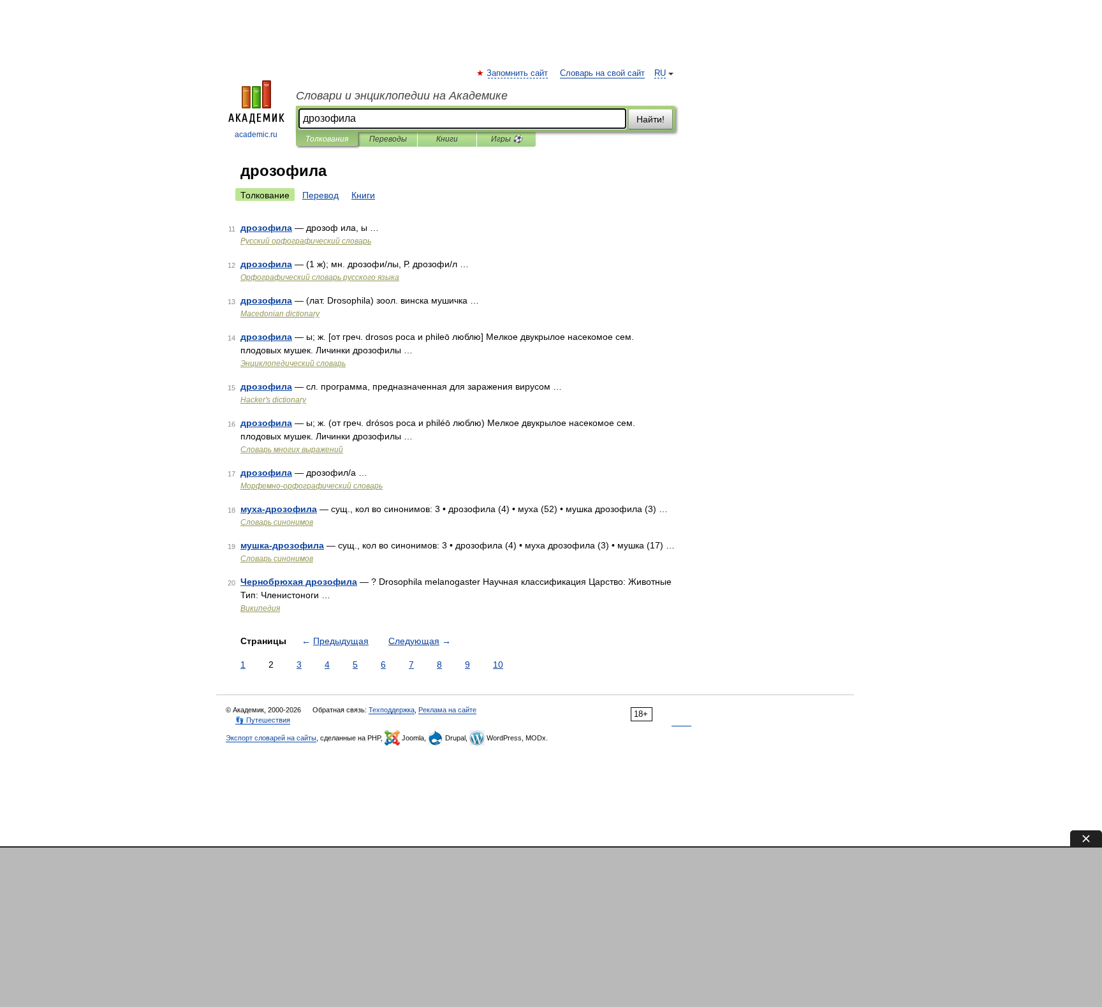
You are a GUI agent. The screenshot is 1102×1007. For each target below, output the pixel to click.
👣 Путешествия (262, 720)
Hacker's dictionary (273, 399)
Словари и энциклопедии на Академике (402, 95)
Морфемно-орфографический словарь (311, 485)
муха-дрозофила (278, 509)
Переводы (388, 139)
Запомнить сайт (518, 73)
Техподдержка (392, 710)
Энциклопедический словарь (293, 363)
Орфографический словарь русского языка (319, 277)
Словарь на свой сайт (602, 73)
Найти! (650, 119)
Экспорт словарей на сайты (271, 738)
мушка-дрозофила (282, 545)
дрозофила (266, 228)
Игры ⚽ (506, 139)
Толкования (326, 139)
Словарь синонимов (276, 522)
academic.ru (256, 134)
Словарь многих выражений (291, 449)
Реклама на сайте (447, 710)
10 (498, 664)
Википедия (260, 608)
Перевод (320, 195)
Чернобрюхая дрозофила (298, 582)
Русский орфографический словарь (305, 241)
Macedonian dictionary (280, 313)
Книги (447, 139)
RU (660, 73)
